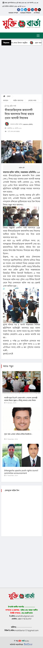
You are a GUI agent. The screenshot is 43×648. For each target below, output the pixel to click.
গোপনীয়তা (37, 13)
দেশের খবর (32, 100)
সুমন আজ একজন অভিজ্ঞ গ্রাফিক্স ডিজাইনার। (18, 434)
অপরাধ (5, 100)
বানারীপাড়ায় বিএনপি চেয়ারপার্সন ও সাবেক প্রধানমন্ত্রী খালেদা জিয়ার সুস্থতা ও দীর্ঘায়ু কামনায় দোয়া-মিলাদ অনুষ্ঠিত (20, 400)
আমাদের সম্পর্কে (13, 13)
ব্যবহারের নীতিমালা (25, 13)
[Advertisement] (21, 69)
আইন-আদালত (18, 100)
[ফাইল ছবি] (21, 151)
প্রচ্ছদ (8, 96)
